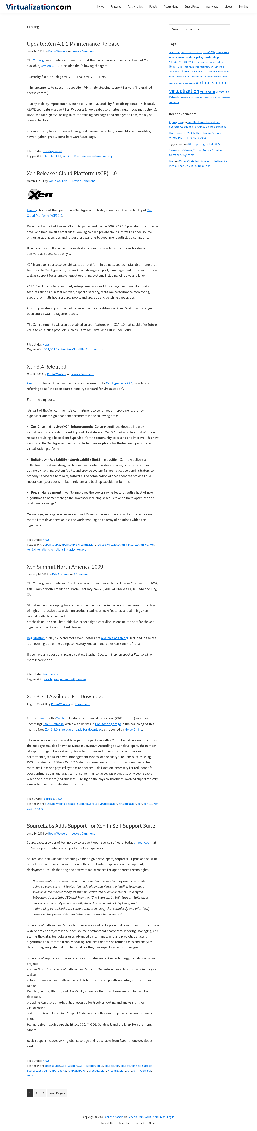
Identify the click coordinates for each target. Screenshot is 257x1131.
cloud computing (194, 57)
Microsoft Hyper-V (193, 71)
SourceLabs (112, 1065)
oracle (48, 679)
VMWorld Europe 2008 (204, 97)
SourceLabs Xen (77, 1070)
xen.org (108, 156)
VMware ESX (222, 92)
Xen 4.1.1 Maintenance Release (82, 156)
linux (221, 66)
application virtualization (191, 52)
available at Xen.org (114, 638)
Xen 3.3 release (53, 724)
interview (208, 66)
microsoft (176, 71)
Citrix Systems (222, 52)
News (46, 344)
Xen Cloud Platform (79, 349)
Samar (173, 150)
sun (197, 76)
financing (195, 62)
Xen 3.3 (148, 803)
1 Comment (81, 574)
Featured (48, 799)
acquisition (174, 52)
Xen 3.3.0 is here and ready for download (73, 729)
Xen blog (62, 718)
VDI (219, 76)
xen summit (67, 679)
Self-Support (69, 1065)
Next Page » (57, 1094)
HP (225, 62)
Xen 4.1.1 (55, 156)
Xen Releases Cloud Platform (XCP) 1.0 (72, 173)
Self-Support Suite (91, 1065)
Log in (170, 1117)
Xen (46, 156)
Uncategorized (52, 151)
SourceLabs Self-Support (137, 1065)
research (173, 76)
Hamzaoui (175, 133)
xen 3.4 (31, 549)
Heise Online (133, 729)
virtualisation (116, 544)
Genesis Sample (114, 1117)
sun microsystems (209, 76)
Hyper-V (174, 66)
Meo (172, 161)
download (58, 803)
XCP (46, 349)
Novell (205, 71)
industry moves (191, 66)
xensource (174, 102)
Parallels (218, 71)
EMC (189, 62)
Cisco (205, 52)
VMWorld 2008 (186, 97)
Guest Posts (50, 674)
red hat (227, 71)
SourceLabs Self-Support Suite (46, 1070)
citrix (47, 803)
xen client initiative (63, 549)
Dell (206, 57)
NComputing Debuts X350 (204, 144)
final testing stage (108, 724)
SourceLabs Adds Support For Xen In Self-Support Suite (91, 825)
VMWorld (174, 97)
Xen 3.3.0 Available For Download (66, 696)
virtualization (135, 544)
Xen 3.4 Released (46, 366)
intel (201, 66)
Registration (36, 638)
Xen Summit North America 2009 (65, 566)
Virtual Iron (190, 83)
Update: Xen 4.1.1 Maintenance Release (73, 43)
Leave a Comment (83, 51)
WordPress (158, 1117)
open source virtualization (78, 544)
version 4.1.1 (49, 66)
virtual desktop (176, 83)
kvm (216, 66)
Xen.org (38, 60)
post (42, 718)
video (224, 76)
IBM (181, 66)
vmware (207, 91)
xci (146, 544)
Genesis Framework (139, 1117)
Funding (204, 62)
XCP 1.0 (55, 349)
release (101, 544)
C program (176, 122)
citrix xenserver (176, 57)
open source (52, 544)
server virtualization (186, 76)
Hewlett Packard (216, 62)
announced (141, 842)
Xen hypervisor (141, 1070)
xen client (43, 549)
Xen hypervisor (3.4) (119, 383)
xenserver (225, 97)
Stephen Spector (87, 803)
